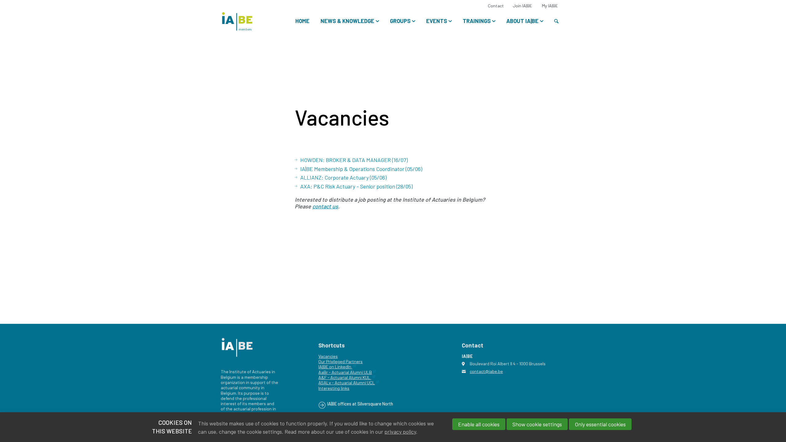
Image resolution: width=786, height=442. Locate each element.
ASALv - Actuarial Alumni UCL (346, 382)
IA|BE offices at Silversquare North (360, 403)
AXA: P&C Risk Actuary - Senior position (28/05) (356, 186)
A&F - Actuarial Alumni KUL (344, 377)
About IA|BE (522, 20)
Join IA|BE (522, 5)
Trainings (477, 20)
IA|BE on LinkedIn (335, 366)
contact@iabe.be (486, 371)
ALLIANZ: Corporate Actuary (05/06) (343, 177)
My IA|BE (550, 5)
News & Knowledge (347, 20)
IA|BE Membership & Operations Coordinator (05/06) (361, 168)
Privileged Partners (344, 361)
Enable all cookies (479, 424)
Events (436, 20)
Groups (400, 20)
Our (321, 361)
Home (302, 20)
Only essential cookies (600, 424)
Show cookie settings (537, 424)
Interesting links (333, 388)
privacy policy (400, 431)
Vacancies (328, 356)
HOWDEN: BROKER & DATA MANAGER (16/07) (354, 160)
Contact (496, 5)
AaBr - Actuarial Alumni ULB (345, 372)
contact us (325, 206)
